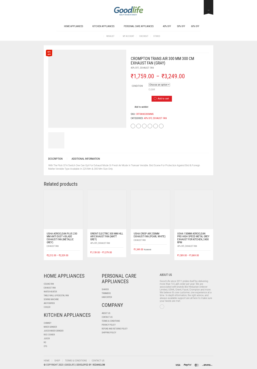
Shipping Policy (109, 332)
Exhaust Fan (147, 67)
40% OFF (167, 26)
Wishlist (110, 36)
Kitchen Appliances (103, 26)
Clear (152, 89)
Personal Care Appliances (139, 26)
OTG (45, 346)
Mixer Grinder (50, 327)
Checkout (143, 36)
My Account (128, 36)
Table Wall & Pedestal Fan (56, 295)
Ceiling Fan (49, 284)
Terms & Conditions (111, 321)
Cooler (47, 307)
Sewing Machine (51, 299)
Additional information (86, 158)
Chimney (47, 323)
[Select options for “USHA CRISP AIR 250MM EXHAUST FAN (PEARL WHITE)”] (165, 249)
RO (45, 342)
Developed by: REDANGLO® (90, 364)
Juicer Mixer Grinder (54, 331)
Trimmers (106, 293)
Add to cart (163, 98)
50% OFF (181, 26)
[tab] (57, 159)
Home (47, 360)
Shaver (105, 289)
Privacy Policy (109, 325)
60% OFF (195, 26)
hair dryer (107, 297)
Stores (156, 36)
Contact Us (107, 317)
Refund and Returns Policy (114, 328)
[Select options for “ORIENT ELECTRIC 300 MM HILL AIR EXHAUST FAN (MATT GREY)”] (121, 252)
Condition (137, 86)
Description (55, 158)
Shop (57, 360)
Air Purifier (49, 303)
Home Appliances (73, 26)
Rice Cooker (49, 334)
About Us (106, 313)
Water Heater (50, 291)
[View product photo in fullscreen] (121, 123)
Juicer (47, 338)
